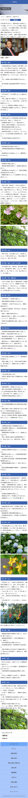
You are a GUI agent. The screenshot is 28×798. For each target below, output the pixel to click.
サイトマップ (14, 791)
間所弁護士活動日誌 (14, 763)
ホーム (3, 16)
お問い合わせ (14, 787)
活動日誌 (8, 16)
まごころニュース (7, 732)
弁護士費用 (14, 782)
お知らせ (4, 738)
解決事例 (14, 772)
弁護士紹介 (14, 758)
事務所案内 (14, 753)
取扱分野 (14, 767)
